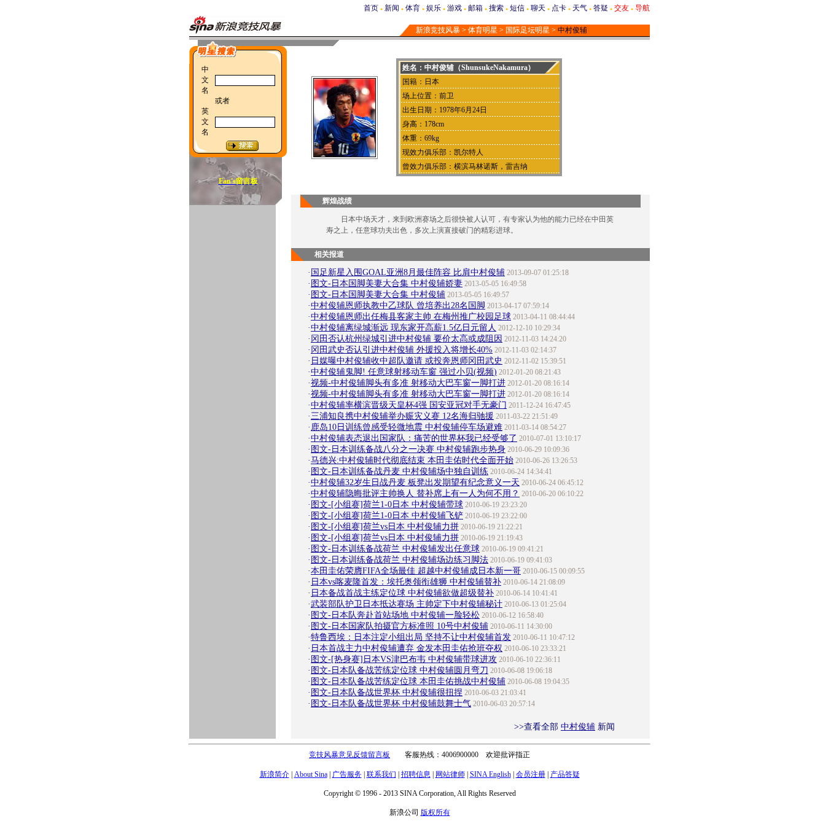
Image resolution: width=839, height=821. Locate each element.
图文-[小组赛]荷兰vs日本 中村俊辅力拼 (385, 526)
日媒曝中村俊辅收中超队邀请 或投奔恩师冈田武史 (406, 360)
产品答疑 (565, 774)
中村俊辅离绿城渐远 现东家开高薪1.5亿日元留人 (403, 327)
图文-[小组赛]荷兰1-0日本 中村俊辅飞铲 (387, 515)
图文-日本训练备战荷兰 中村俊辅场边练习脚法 (399, 559)
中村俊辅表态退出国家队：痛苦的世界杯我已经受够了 (414, 438)
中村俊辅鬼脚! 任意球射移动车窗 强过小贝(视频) (404, 371)
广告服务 (347, 774)
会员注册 (530, 774)
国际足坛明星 (527, 30)
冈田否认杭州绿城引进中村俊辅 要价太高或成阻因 (406, 338)
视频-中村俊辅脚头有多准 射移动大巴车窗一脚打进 (408, 382)
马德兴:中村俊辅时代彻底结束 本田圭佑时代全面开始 (412, 460)
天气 (579, 8)
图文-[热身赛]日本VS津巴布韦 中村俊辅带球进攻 (404, 659)
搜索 (496, 8)
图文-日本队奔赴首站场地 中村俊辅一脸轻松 (395, 615)
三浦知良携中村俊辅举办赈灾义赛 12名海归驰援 (402, 416)
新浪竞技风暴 (438, 30)
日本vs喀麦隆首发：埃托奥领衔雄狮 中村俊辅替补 (406, 581)
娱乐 (433, 8)
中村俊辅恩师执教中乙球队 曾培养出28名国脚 (398, 305)
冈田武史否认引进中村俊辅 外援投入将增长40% (402, 349)
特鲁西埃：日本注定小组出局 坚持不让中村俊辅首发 (411, 637)
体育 (412, 8)
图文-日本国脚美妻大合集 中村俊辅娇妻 (386, 283)
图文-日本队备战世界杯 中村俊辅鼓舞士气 (391, 703)
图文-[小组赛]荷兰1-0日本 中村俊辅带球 (387, 504)
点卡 (559, 8)
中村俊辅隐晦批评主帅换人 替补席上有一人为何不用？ (415, 493)
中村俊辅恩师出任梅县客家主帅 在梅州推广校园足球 (411, 316)
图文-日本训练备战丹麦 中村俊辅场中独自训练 (399, 471)
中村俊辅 (578, 726)
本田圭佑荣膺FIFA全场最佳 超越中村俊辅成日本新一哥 (416, 570)
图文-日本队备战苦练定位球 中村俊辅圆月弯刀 (399, 670)
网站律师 (450, 774)
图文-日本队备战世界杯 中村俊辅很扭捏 (386, 692)
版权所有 (435, 812)
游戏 (454, 8)
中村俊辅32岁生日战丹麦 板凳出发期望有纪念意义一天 (415, 482)
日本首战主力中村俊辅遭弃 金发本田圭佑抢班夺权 (406, 648)
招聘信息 (416, 774)
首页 (371, 8)
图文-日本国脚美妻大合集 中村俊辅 (378, 294)
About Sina (310, 774)
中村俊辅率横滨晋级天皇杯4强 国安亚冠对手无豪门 (409, 405)
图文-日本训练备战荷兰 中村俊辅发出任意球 (395, 548)
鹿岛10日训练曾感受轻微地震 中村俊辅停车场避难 (406, 427)
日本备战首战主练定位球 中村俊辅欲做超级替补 (402, 592)
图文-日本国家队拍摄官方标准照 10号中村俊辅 (399, 626)
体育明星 (483, 30)
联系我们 (381, 774)
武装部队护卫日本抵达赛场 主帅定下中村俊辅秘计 (406, 604)
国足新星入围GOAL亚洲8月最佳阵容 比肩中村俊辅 (408, 272)
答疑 (600, 8)
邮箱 (475, 8)
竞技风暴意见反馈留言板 (349, 754)
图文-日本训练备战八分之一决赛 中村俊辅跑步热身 (408, 449)
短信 (517, 8)
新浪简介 (274, 774)
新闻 (391, 8)
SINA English (490, 774)
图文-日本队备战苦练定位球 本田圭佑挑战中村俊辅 (408, 681)
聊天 (538, 8)
